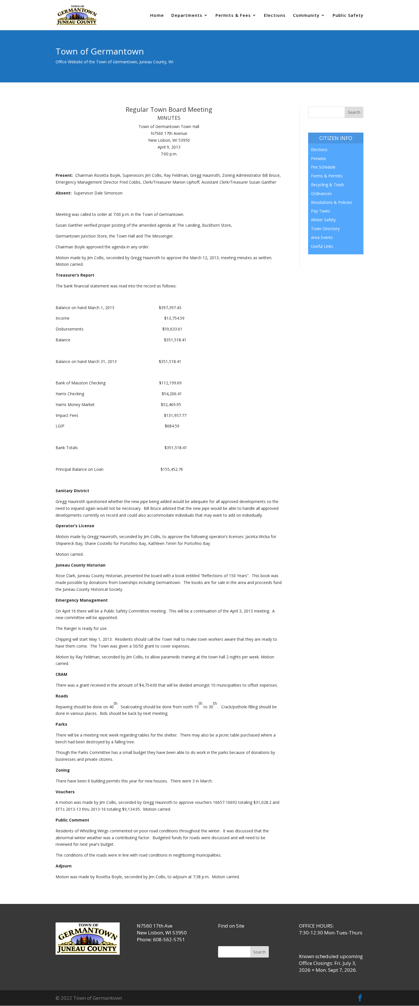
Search (259, 952)
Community (306, 15)
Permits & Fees (233, 15)
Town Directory (325, 228)
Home (157, 15)
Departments (186, 15)
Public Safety (348, 15)
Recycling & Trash (327, 184)
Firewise (318, 158)
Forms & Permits (327, 176)
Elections (275, 15)
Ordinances (321, 193)
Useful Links (322, 246)
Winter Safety (323, 219)
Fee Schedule (323, 167)
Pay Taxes (320, 211)
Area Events (322, 237)
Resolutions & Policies (331, 202)
